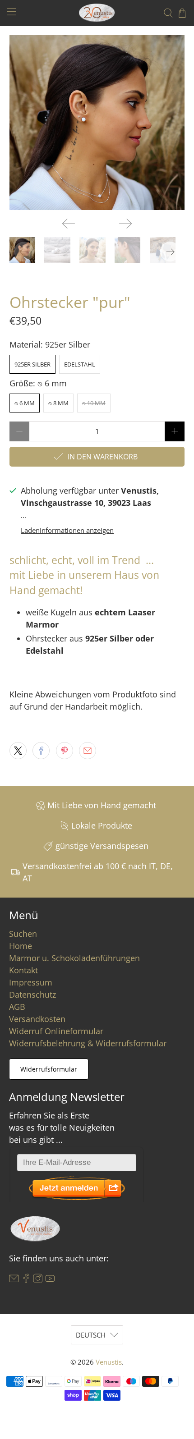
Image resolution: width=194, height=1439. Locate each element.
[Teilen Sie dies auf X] (18, 750)
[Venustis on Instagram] (38, 1280)
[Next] (125, 223)
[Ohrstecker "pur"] (97, 123)
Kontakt (23, 970)
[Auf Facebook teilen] (41, 750)
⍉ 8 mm (58, 403)
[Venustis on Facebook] (26, 1280)
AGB (17, 1006)
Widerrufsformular (48, 1069)
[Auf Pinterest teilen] (64, 750)
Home (20, 945)
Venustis (109, 1361)
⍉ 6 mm (24, 403)
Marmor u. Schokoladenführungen (74, 958)
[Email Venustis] (14, 1280)
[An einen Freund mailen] (87, 750)
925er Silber (32, 364)
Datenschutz (32, 994)
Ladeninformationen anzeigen (67, 530)
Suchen (23, 933)
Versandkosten (37, 1018)
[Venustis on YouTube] (50, 1280)
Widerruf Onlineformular (56, 1031)
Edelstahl (79, 364)
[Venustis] (97, 13)
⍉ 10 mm (94, 403)
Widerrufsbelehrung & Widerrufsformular (87, 1043)
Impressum (30, 982)
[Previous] (68, 223)
